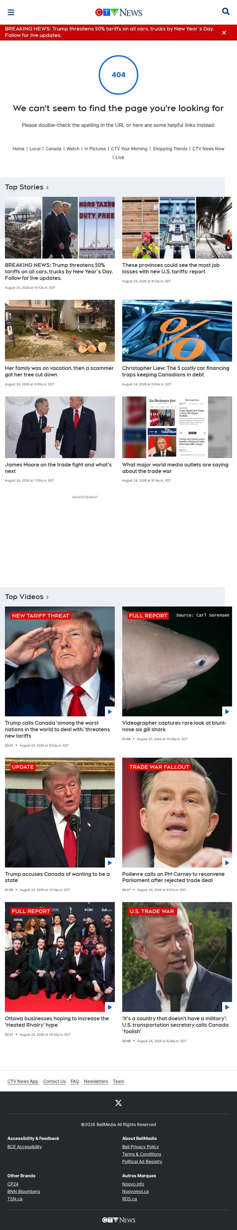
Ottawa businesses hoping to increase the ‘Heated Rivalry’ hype (57, 1022)
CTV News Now (208, 148)
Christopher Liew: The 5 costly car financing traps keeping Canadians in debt (175, 371)
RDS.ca (129, 1198)
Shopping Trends (170, 148)
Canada (53, 148)
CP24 (13, 1184)
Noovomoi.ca (135, 1191)
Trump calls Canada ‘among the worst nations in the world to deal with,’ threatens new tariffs (57, 729)
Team (118, 1081)
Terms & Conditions (141, 1154)
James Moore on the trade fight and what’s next (58, 468)
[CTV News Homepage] (118, 12)
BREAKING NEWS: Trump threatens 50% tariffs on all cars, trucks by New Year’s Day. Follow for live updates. (59, 271)
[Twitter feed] (118, 1102)
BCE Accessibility (24, 1146)
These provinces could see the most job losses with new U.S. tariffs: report (171, 268)
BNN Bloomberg (23, 1191)
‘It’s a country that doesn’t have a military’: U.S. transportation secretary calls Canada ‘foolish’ (175, 1025)
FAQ (75, 1081)
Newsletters (96, 1081)
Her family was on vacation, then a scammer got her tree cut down (59, 371)
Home (18, 148)
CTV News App (22, 1081)
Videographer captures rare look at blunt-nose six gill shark (174, 726)
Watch (73, 148)
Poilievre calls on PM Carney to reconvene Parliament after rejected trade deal (173, 877)
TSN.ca (15, 1198)
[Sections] (11, 12)
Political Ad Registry (142, 1161)
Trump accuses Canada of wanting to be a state (57, 877)
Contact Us (54, 1081)
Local (35, 148)
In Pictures (95, 148)
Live (120, 157)
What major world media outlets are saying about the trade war (175, 468)
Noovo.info (133, 1184)
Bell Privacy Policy (140, 1146)
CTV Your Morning (129, 148)
